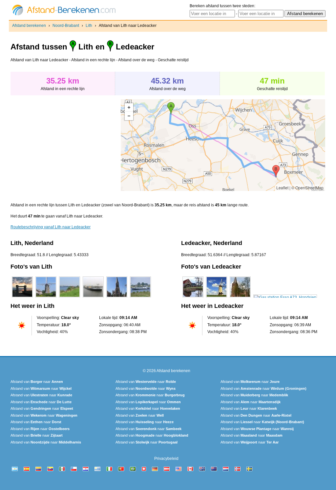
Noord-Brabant (65, 25)
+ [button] (129, 107)
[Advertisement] (65, 145)
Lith (89, 25)
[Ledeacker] (193, 297)
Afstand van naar (36, 382)
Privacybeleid (166, 458)
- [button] (129, 116)
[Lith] (22, 297)
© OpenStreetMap (307, 187)
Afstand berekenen (29, 25)
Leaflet (282, 187)
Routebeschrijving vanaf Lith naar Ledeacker (50, 227)
